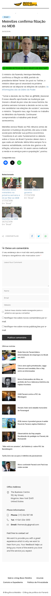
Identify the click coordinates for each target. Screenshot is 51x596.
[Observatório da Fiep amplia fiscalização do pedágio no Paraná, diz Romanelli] (9, 437)
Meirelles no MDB (10, 219)
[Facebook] (32, 236)
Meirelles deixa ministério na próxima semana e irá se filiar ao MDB (11, 193)
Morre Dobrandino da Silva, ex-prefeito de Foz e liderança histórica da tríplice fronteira (33, 382)
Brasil (6, 17)
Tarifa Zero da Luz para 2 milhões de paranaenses (22, 456)
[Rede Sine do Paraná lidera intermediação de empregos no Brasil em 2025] (9, 355)
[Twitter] (38, 236)
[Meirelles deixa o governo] (34, 182)
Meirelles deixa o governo (32, 191)
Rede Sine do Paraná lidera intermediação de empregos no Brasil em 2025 (33, 354)
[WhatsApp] (45, 236)
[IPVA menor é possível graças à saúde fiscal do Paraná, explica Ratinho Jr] (9, 423)
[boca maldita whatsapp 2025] (25, 68)
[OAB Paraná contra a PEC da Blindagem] (9, 396)
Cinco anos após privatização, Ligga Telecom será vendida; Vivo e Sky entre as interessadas (32, 368)
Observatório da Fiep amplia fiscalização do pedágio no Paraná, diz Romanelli (33, 436)
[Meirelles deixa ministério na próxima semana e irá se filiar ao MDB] (11, 182)
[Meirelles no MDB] (11, 212)
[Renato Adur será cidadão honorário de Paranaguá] (9, 409)
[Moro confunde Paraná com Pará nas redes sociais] (9, 466)
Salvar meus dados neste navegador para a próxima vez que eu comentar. (23, 311)
